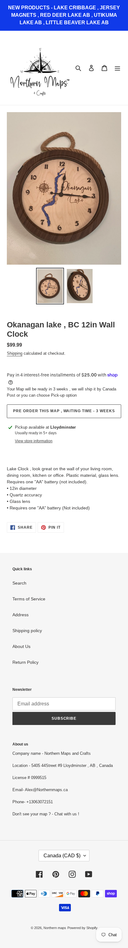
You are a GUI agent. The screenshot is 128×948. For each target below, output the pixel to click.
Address (20, 614)
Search (19, 583)
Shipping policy (27, 630)
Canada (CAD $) (61, 855)
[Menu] (117, 68)
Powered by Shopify (82, 928)
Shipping (14, 353)
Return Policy (25, 662)
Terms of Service (28, 598)
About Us (21, 646)
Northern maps (54, 928)
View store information (34, 441)
